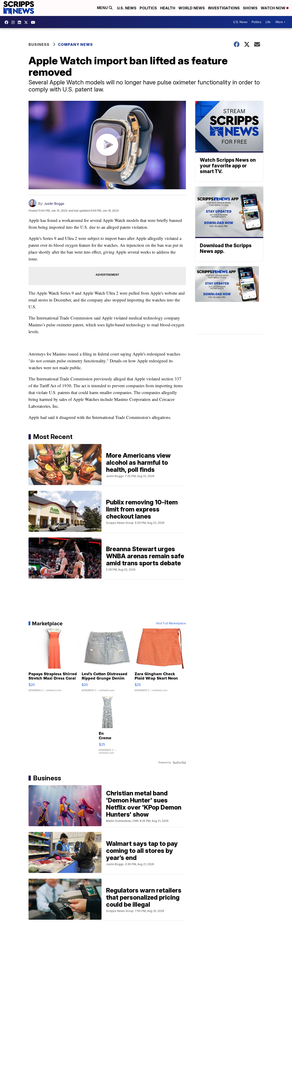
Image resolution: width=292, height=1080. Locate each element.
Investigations (224, 8)
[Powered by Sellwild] (179, 762)
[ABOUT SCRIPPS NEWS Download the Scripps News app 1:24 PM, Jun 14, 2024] (229, 300)
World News (191, 8)
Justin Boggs (54, 203)
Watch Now (273, 8)
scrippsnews (7, 22)
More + (280, 22)
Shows (250, 8)
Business (39, 44)
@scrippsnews (34, 22)
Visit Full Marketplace (171, 623)
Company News (75, 44)
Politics (148, 8)
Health (167, 8)
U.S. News (126, 8)
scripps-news (20, 22)
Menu (103, 8)
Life (268, 22)
